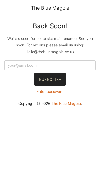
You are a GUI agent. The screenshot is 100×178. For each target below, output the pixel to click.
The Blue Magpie (50, 8)
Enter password (50, 91)
